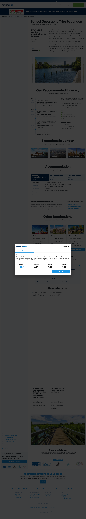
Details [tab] (43, 250)
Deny (43, 271)
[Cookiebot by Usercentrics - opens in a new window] (64, 247)
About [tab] (62, 250)
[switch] (36, 267)
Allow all (61, 271)
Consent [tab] (24, 250)
